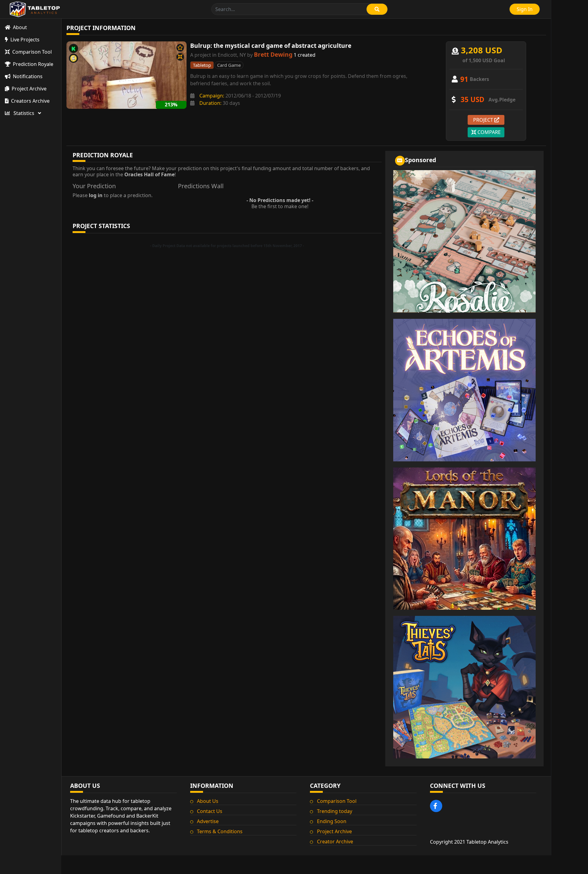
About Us (207, 801)
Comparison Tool (336, 801)
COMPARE (488, 132)
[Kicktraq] (73, 58)
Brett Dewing (273, 54)
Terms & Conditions (220, 831)
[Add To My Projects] (180, 48)
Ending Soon (331, 821)
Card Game (229, 65)
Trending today (334, 811)
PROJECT (483, 119)
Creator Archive (335, 841)
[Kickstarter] (73, 48)
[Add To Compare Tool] (180, 57)
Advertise (208, 821)
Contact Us (209, 811)
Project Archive (334, 831)
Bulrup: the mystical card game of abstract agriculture (270, 45)
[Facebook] (436, 806)
